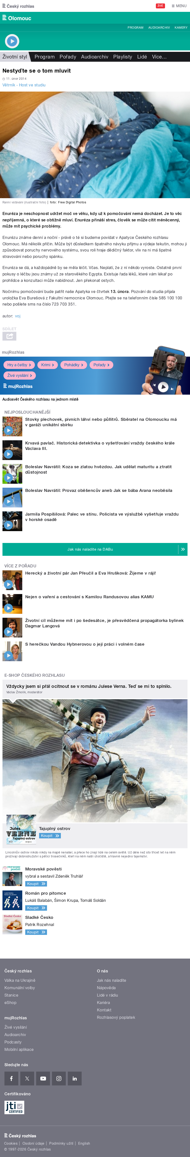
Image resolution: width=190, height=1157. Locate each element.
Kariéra (103, 1002)
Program (135, 27)
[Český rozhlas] (18, 6)
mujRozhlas (13, 352)
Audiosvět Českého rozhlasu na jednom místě (40, 399)
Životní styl (14, 57)
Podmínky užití (61, 1143)
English (84, 1143)
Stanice (11, 995)
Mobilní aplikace (19, 1049)
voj (17, 316)
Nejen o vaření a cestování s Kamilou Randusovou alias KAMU (89, 596)
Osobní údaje (34, 1143)
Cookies (11, 1143)
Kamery (181, 27)
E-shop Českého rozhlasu (34, 675)
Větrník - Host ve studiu (24, 85)
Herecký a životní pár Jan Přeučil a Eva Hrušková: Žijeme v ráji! (90, 573)
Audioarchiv (159, 27)
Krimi (45, 365)
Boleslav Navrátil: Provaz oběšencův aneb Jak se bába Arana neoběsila (98, 490)
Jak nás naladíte (111, 980)
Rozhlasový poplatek (116, 1017)
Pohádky (71, 365)
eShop (10, 1002)
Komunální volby (19, 987)
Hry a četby (17, 365)
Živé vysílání (17, 375)
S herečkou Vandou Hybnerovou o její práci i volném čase (84, 644)
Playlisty (122, 57)
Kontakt (104, 1010)
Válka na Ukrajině (19, 980)
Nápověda (106, 987)
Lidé (142, 57)
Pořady (68, 57)
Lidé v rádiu (107, 995)
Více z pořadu (20, 566)
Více (159, 57)
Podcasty (13, 1042)
